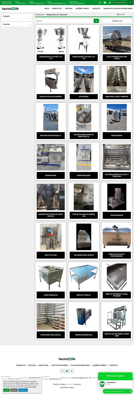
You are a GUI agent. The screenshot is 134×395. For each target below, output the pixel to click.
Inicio (47, 8)
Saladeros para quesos (84, 255)
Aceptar (6, 390)
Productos (56, 8)
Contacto (96, 8)
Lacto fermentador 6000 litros (117, 58)
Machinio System (59, 384)
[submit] (96, 21)
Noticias (68, 8)
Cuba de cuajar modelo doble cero (116, 335)
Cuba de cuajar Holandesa (51, 97)
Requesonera (116, 135)
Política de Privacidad (80, 365)
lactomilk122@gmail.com (77, 3)
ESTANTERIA (83, 97)
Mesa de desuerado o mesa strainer (117, 295)
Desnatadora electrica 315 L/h (83, 58)
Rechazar (14, 390)
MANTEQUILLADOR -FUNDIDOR (117, 97)
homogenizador (83, 175)
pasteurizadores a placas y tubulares (117, 175)
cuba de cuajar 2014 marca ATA (83, 215)
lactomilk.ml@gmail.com (36, 3)
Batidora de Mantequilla (50, 135)
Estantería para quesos (51, 335)
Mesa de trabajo (84, 295)
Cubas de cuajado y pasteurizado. (117, 255)
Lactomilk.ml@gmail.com (79, 378)
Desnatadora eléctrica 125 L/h (50, 58)
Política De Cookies (60, 365)
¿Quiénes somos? (82, 8)
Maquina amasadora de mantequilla (84, 135)
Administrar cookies (67, 387)
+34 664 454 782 (55, 379)
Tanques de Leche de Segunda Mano (118, 8)
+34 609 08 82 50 (20, 3)
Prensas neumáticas (83, 335)
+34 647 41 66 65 (6, 3)
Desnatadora (50, 175)
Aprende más (23, 390)
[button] (57, 8)
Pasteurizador (117, 215)
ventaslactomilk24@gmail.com (56, 3)
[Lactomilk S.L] (67, 359)
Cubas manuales (51, 295)
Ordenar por (117, 21)
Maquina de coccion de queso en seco (51, 215)
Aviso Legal (43, 365)
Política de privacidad (30, 387)
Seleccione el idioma (120, 2)
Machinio (77, 384)
